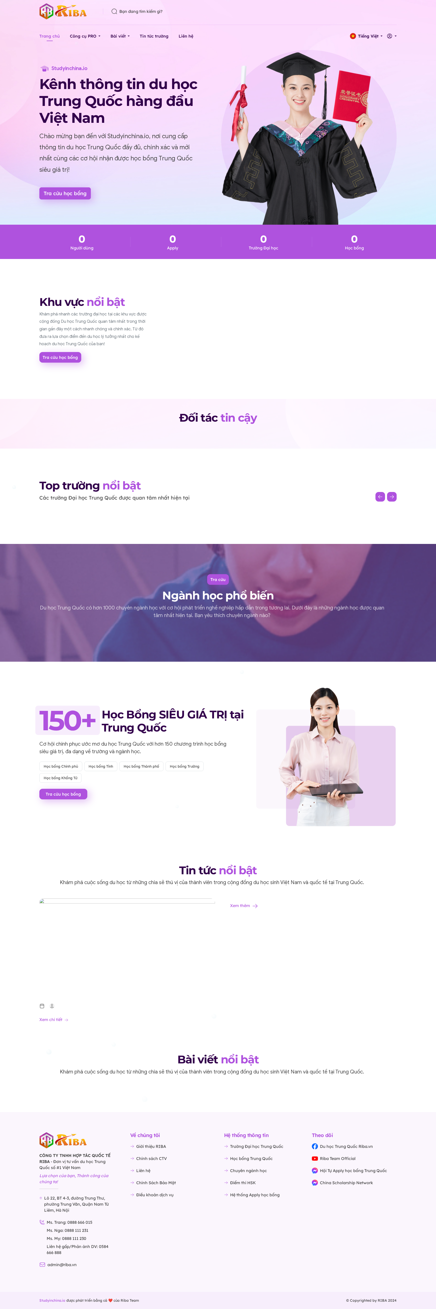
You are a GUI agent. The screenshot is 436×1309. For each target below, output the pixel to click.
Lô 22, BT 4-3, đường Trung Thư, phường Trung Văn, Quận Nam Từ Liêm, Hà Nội (76, 1204)
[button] (366, 36)
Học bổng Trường (184, 766)
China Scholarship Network (346, 1182)
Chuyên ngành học (248, 1170)
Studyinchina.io (52, 1300)
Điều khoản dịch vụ (155, 1194)
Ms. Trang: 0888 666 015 (69, 1222)
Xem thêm (240, 905)
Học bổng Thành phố (141, 766)
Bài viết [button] (118, 36)
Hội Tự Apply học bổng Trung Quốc (353, 1170)
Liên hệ (186, 36)
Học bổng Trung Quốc (251, 1158)
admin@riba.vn (62, 1264)
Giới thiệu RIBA (151, 1146)
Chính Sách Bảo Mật (156, 1182)
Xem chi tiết (50, 1019)
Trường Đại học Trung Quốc (256, 1146)
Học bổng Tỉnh (101, 766)
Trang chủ (49, 36)
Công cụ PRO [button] (83, 36)
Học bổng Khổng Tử (60, 778)
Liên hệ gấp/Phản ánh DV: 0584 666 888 (77, 1249)
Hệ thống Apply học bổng (255, 1194)
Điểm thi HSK (243, 1182)
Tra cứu (218, 579)
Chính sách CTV (151, 1158)
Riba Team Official (338, 1158)
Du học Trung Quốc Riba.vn (346, 1146)
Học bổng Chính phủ (61, 766)
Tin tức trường (154, 36)
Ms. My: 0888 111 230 (66, 1238)
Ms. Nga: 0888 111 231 (67, 1230)
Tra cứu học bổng (65, 193)
